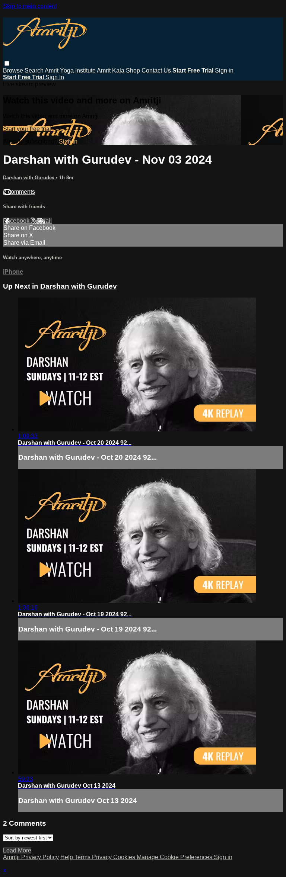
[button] (6, 63)
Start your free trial (27, 129)
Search (35, 70)
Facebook (17, 221)
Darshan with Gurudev (29, 177)
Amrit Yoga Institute (70, 70)
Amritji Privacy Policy (31, 857)
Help (67, 857)
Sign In (54, 77)
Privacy (102, 857)
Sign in (224, 70)
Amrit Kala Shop (118, 70)
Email (44, 221)
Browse (14, 70)
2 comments (19, 192)
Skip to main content (30, 6)
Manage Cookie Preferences (175, 857)
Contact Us (156, 70)
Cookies (125, 857)
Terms (83, 857)
